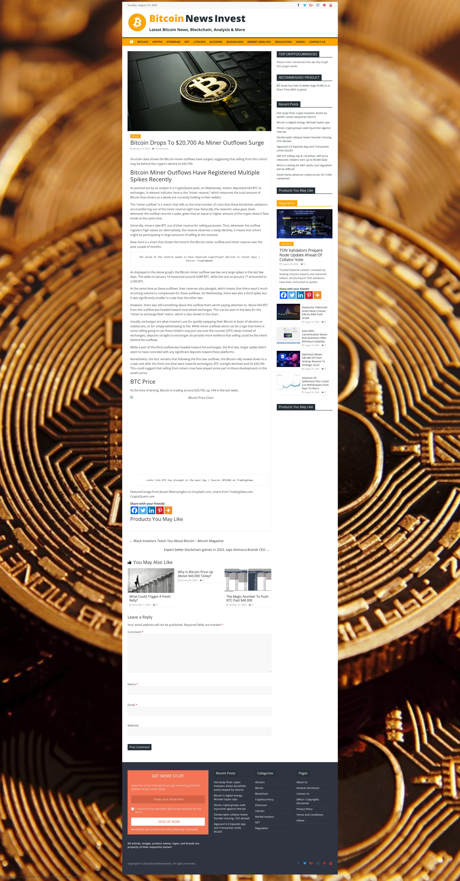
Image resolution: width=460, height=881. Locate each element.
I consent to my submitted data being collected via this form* (168, 810)
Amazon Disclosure (307, 788)
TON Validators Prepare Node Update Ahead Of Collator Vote (301, 254)
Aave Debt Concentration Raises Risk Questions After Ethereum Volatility (314, 336)
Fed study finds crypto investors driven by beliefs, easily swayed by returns (230, 785)
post (196, 188)
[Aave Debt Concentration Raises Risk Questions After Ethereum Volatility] (288, 329)
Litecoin (199, 41)
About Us (301, 782)
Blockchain (235, 41)
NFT (187, 41)
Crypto (157, 41)
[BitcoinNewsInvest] (131, 42)
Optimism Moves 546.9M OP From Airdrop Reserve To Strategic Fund (313, 360)
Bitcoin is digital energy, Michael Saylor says (303, 122)
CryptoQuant (205, 260)
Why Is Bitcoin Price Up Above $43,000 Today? (195, 574)
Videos (300, 41)
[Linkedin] (151, 510)
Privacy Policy (304, 809)
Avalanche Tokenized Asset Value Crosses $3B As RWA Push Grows (314, 313)
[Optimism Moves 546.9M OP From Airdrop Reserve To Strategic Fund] (288, 352)
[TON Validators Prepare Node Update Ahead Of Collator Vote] (304, 211)
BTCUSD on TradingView (237, 480)
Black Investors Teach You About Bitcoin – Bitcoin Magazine (176, 541)
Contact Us (317, 41)
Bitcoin (143, 41)
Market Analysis (259, 41)
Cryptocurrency (264, 799)
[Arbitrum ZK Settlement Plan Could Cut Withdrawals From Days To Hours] (288, 376)
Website (133, 725)
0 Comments (161, 148)
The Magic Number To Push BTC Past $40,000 (247, 598)
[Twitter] (143, 510)
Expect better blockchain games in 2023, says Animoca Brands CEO (217, 549)
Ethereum (173, 41)
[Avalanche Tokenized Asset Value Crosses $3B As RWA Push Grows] (288, 305)
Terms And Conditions (309, 814)
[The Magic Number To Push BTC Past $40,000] (248, 570)
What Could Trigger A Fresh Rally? (150, 598)
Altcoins (216, 41)
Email (132, 705)
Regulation (283, 41)
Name (133, 684)
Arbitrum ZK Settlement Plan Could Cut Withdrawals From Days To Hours (315, 383)
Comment (135, 632)
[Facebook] (134, 510)
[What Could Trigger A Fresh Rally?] (151, 570)
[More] (168, 510)
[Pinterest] (160, 510)
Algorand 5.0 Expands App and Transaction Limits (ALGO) (230, 827)
